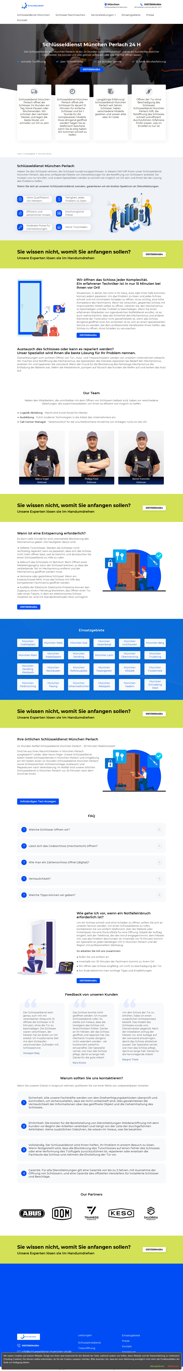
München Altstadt (129, 669)
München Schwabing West (155, 684)
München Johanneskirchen (78, 685)
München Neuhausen (53, 669)
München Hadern (129, 685)
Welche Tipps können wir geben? (52, 895)
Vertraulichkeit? (40, 878)
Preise (150, 15)
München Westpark (104, 685)
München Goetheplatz (27, 643)
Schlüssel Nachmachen (70, 15)
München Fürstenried (155, 669)
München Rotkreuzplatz (78, 669)
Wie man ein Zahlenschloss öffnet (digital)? (59, 862)
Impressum (129, 1351)
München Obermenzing (129, 655)
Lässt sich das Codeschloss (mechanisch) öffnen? (63, 846)
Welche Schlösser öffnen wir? (49, 829)
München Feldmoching (28, 685)
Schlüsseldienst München (33, 15)
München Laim (104, 655)
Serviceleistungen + (103, 15)
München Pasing (53, 685)
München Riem (28, 655)
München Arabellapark (53, 655)
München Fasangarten (104, 669)
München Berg (155, 642)
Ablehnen (173, 1366)
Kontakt (22, 20)
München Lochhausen (129, 643)
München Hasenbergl (104, 643)
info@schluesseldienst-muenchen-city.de (46, 1351)
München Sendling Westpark (28, 669)
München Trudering (155, 655)
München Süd (78, 642)
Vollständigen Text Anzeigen (38, 801)
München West (53, 642)
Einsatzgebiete (131, 15)
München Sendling (79, 655)
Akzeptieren (157, 1366)
